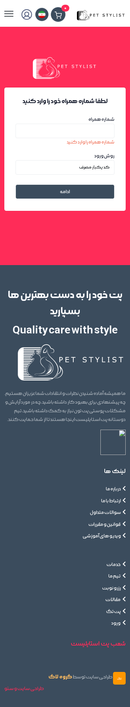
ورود (116, 623)
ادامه (65, 191)
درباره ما (113, 489)
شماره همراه (101, 119)
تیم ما (114, 576)
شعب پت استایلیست (98, 644)
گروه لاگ (60, 676)
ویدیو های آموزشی (102, 536)
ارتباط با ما (111, 501)
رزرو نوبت (111, 588)
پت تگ (113, 611)
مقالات (113, 599)
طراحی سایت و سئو (24, 688)
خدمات (114, 564)
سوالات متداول (105, 512)
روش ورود (104, 156)
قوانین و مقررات (104, 524)
